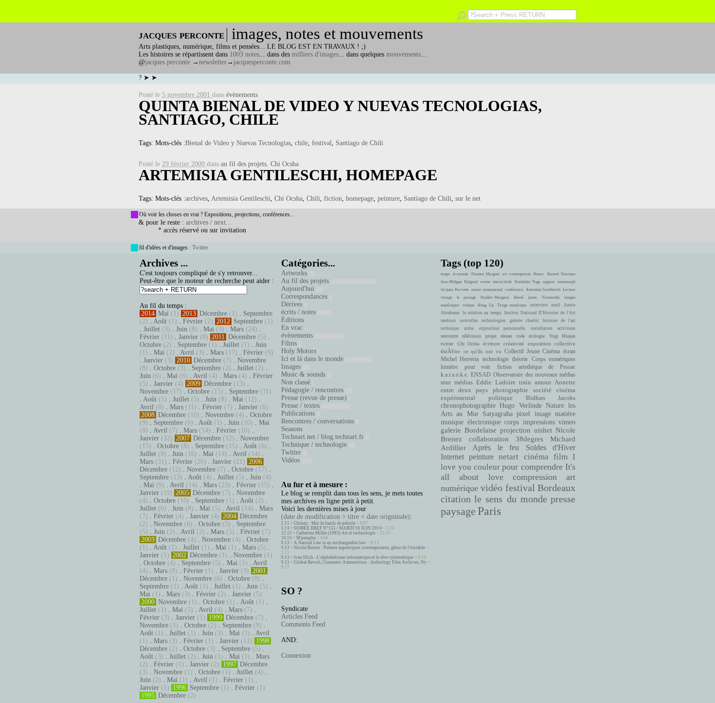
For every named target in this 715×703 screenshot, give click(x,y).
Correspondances (305, 296)
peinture (388, 198)
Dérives (292, 304)
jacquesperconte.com (261, 62)
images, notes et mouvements (327, 33)
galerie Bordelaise (469, 430)
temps (445, 274)
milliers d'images (315, 54)
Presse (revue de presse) (315, 397)
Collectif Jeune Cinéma (532, 351)
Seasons (292, 429)
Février (193, 321)
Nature (555, 405)
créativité (513, 343)
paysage (458, 511)
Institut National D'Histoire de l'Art (539, 312)
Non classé (296, 382)
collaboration (489, 439)
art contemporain (516, 274)
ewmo (485, 282)
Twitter (200, 247)
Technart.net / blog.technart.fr (323, 436)
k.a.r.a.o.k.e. (454, 374)
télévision (471, 336)
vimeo (566, 422)
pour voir (478, 366)
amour (543, 382)
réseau (506, 336)
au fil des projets (244, 164)
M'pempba (306, 537)
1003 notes (244, 54)
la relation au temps (482, 312)
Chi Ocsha (284, 164)
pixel (523, 414)
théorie (520, 359)
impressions (539, 422)
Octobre (150, 344)
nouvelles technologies (482, 320)
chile (301, 143)
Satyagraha (498, 414)
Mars (237, 329)
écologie (537, 336)
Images (292, 366)
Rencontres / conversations (318, 421)
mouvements (403, 54)
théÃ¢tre (450, 351)
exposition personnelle (502, 328)
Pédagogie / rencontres (313, 390)
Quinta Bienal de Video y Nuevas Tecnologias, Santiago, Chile (340, 112)
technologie (496, 359)
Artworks (295, 273)
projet (491, 336)
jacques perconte (167, 62)
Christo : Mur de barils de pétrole (325, 523)
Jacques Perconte (455, 289)
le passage (466, 297)
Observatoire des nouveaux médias (534, 374)
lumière (449, 367)
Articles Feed (299, 616)
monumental (492, 289)
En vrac (292, 327)
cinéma (536, 456)
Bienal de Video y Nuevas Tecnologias (238, 143)
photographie (510, 390)
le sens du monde (510, 499)
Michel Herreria (460, 359)
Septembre (257, 313)
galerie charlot (524, 320)
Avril (187, 352)
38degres (529, 439)
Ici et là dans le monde (313, 358)
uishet (543, 430)
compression (535, 477)
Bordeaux (556, 487)
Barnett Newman (561, 274)
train (525, 382)
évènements (242, 94)
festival (322, 143)
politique (500, 397)
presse (563, 499)
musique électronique (470, 422)
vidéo (491, 488)
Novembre (251, 360)
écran (569, 351)
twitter (447, 343)
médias (463, 382)
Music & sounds (304, 374)
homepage (360, 198)
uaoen (476, 289)
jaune (532, 297)
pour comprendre (532, 467)
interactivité (502, 282)
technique (450, 328)
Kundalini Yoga (527, 282)
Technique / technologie (315, 444)
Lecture (569, 289)
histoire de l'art (559, 320)
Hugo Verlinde (520, 405)
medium (448, 320)
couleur (487, 467)
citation (456, 499)
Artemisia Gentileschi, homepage (288, 175)
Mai (163, 313)
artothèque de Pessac (546, 366)
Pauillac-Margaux (495, 297)
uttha (469, 328)
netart (508, 456)
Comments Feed (303, 624)
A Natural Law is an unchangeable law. (330, 542)
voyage (446, 297)
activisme (566, 328)
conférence (514, 289)
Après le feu (495, 447)
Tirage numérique (512, 305)
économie (460, 274)
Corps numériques (553, 359)
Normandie (551, 297)
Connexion (296, 655)
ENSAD (481, 374)
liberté (519, 297)
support (548, 282)
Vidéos (291, 460)
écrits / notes (299, 312)
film (561, 456)
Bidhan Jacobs (550, 397)
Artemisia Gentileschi (240, 198)
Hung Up (486, 305)
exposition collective (552, 343)
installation (542, 328)
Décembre (213, 313)
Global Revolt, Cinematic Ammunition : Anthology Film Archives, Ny (360, 562)
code (520, 336)
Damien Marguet (485, 274)
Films (290, 343)
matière (565, 414)
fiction (333, 198)
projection (515, 430)
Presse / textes (301, 405)
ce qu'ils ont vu (482, 351)
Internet (452, 457)
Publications (299, 413)
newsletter (213, 62)
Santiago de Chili (359, 143)
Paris (489, 511)
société (542, 390)
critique (469, 305)
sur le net (468, 198)
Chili (313, 198)
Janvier (188, 337)
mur (446, 382)
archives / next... (209, 222)
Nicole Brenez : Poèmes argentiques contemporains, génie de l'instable (359, 547)
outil (555, 305)
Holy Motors (299, 351)
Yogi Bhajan (562, 336)
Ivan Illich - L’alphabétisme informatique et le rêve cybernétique (353, 557)
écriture (491, 343)
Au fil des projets (306, 281)
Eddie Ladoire (495, 382)
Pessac (539, 274)
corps (511, 422)
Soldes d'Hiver (550, 447)
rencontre (449, 336)
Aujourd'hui (298, 288)
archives (196, 198)
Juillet (151, 329)
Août (160, 321)
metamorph (566, 282)
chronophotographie (468, 405)
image (543, 414)
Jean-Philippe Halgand (459, 282)
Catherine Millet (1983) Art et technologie (335, 533)
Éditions (293, 319)
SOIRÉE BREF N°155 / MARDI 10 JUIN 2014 (338, 528)
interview (539, 305)
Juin (181, 329)
